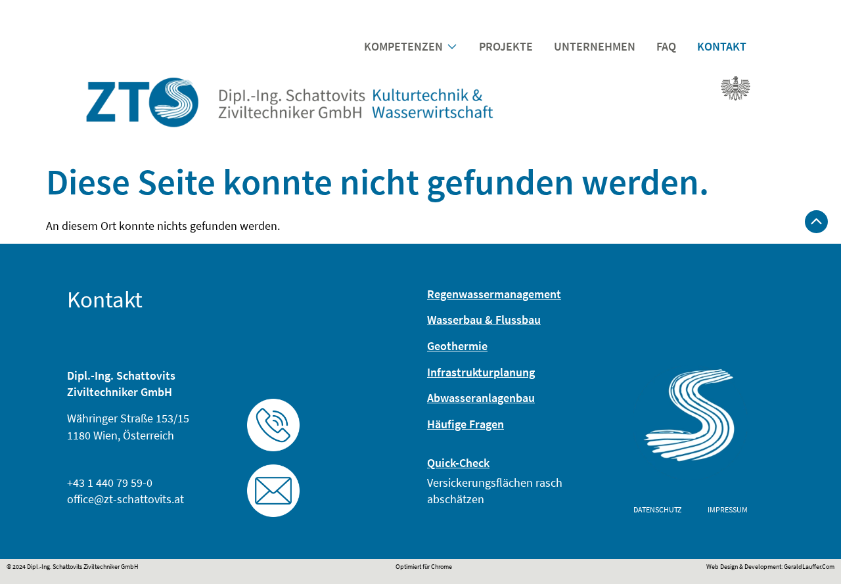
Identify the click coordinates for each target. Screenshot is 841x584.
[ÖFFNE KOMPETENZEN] (452, 46)
